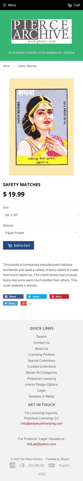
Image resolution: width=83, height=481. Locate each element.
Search (41, 336)
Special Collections (41, 360)
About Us (41, 348)
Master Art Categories (41, 372)
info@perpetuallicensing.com (41, 423)
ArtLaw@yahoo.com (41, 444)
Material (8, 225)
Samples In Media (41, 396)
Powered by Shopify (58, 459)
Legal (41, 390)
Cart (76, 5)
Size (5, 207)
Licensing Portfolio (41, 354)
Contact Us (42, 342)
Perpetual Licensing (41, 378)
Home (6, 66)
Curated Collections (41, 366)
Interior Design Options (41, 384)
